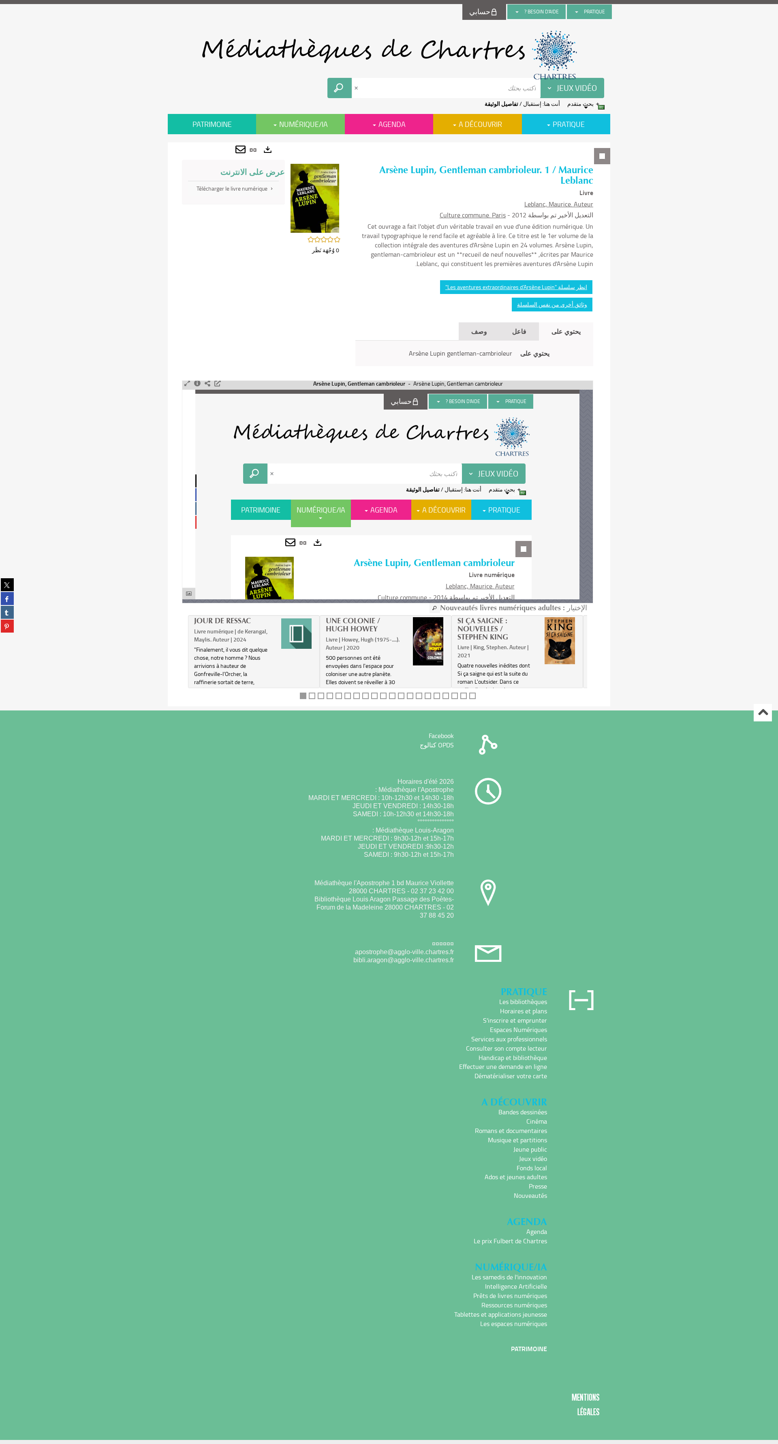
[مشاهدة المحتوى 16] (437, 696)
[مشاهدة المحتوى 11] (392, 696)
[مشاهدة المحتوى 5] (339, 696)
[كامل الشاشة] (187, 383)
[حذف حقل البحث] (357, 88)
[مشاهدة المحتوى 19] (463, 696)
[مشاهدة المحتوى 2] (312, 696)
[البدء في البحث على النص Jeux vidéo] (339, 88)
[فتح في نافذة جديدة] (217, 383)
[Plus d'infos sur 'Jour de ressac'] (296, 633)
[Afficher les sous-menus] (576, 12)
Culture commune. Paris (473, 214)
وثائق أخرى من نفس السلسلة (552, 304)
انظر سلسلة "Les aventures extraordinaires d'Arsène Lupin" (516, 287)
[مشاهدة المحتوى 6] (347, 696)
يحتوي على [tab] (566, 331)
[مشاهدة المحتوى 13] (410, 696)
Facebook (441, 735)
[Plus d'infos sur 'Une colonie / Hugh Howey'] (428, 641)
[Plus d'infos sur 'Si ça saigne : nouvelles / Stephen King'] (560, 640)
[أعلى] (763, 712)
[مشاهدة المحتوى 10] (383, 696)
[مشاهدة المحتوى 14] (419, 696)
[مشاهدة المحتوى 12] (401, 696)
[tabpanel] (389, 424)
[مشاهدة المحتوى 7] (356, 696)
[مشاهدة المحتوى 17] (445, 696)
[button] (315, 197)
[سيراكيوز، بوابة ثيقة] (389, 55)
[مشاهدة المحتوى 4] (330, 696)
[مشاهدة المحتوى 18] (454, 696)
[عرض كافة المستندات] (435, 608)
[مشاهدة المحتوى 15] (428, 696)
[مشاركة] (207, 383)
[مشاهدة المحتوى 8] (365, 696)
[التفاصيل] (197, 383)
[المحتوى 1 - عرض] (303, 696)
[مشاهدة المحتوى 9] (374, 696)
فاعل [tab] (519, 331)
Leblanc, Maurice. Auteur (558, 204)
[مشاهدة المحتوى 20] (472, 696)
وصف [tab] (479, 331)
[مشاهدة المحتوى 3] (321, 696)
